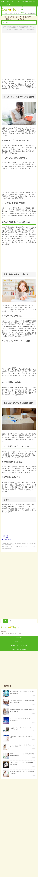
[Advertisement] (19, 571)
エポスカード (7, 22)
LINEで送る (7, 539)
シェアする (6, 538)
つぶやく (5, 536)
